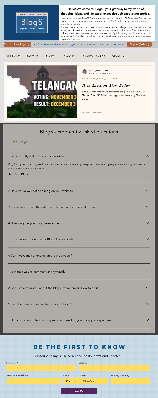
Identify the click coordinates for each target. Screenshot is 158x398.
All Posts (14, 56)
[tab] (19, 142)
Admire (33, 56)
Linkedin (67, 56)
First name (11, 363)
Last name (84, 363)
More (116, 56)
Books (49, 56)
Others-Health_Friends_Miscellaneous (100, 78)
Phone (83, 375)
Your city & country (120, 375)
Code (66, 375)
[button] (10, 174)
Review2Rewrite (93, 56)
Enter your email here (17, 375)
